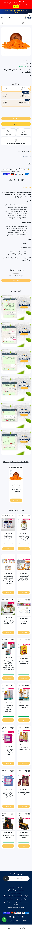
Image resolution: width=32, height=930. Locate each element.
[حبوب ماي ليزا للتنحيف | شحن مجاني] (8, 524)
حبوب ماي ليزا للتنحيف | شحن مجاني (8, 538)
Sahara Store (19, 921)
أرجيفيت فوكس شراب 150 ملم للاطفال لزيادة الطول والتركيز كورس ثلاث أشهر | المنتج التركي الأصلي (8, 664)
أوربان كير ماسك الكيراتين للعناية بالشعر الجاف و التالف (8, 751)
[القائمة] (2, 17)
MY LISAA (11, 515)
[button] (10, 17)
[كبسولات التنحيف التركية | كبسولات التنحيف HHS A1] (24, 524)
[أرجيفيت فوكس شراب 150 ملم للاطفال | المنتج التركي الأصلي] (8, 694)
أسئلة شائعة (9, 899)
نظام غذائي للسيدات (23, 622)
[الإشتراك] (6, 878)
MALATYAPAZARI (17, 467)
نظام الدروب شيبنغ (12, 907)
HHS (28, 515)
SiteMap (22, 907)
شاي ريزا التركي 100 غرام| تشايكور (23, 662)
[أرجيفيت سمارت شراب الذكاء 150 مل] (24, 736)
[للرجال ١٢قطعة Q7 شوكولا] (8, 824)
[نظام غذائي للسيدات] (24, 610)
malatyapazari (23, 63)
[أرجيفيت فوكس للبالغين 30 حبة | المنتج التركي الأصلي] (24, 564)
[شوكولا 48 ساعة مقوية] (24, 824)
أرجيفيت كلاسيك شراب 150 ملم (24, 706)
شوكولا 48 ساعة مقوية (24, 836)
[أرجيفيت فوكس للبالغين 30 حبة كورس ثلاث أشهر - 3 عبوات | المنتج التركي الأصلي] (8, 564)
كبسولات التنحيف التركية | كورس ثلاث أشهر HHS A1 (8, 621)
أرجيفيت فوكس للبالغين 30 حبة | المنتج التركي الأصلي (23, 578)
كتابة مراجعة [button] (16, 280)
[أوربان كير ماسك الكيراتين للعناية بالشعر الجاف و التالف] (8, 737)
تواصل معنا (19, 887)
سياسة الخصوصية (16, 893)
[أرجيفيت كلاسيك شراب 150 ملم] (24, 694)
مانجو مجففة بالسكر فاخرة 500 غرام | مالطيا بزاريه (16, 489)
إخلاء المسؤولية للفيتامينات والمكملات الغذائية (16, 896)
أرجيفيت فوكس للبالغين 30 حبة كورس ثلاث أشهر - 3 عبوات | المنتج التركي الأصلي (8, 579)
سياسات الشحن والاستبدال (16, 890)
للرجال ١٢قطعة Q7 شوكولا (8, 836)
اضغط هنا (16, 6)
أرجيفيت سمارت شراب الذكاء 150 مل (24, 748)
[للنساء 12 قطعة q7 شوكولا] (24, 780)
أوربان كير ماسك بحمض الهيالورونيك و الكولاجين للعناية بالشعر (8, 794)
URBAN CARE (12, 728)
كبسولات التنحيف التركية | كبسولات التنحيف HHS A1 (24, 538)
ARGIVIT (27, 556)
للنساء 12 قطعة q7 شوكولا (24, 793)
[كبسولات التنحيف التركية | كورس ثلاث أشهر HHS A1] (8, 608)
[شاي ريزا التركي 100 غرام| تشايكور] (24, 650)
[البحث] (2, 23)
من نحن (12, 887)
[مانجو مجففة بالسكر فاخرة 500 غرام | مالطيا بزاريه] (16, 476)
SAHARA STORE (27, 600)
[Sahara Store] (27, 17)
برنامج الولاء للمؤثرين (20, 899)
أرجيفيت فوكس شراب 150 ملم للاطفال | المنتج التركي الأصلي (8, 708)
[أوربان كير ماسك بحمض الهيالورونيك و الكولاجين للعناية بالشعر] (8, 780)
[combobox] (15, 23)
